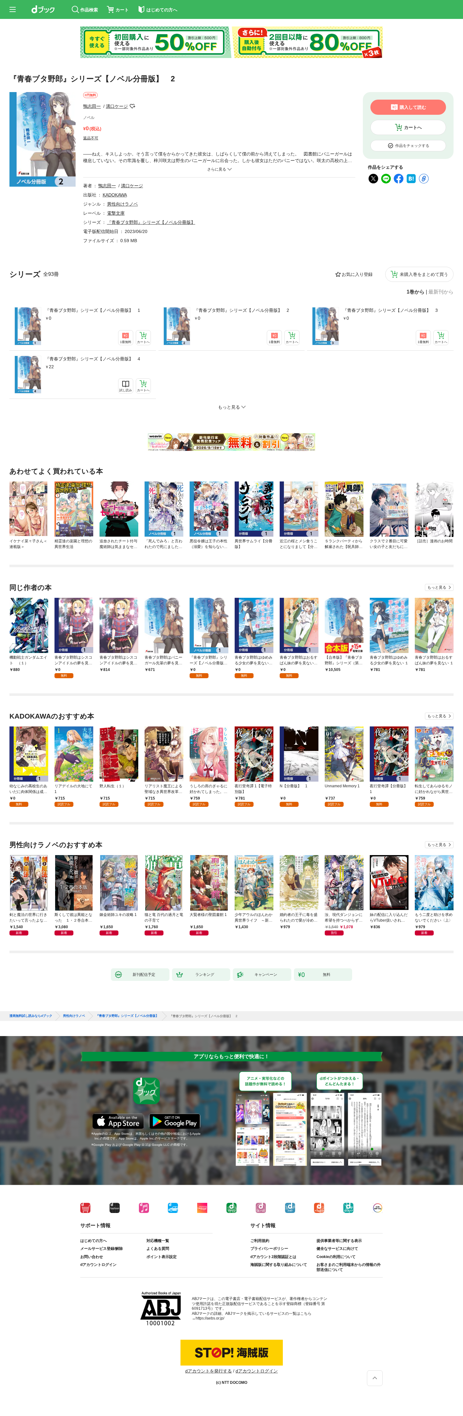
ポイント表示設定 (161, 1257)
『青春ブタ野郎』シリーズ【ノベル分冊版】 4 (92, 358)
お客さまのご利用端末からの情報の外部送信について (349, 1267)
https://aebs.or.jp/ (210, 1318)
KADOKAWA (115, 194)
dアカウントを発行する (208, 1370)
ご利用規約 (259, 1240)
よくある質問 (157, 1248)
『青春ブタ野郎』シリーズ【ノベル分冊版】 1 (92, 310)
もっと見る (436, 587)
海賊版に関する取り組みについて (278, 1264)
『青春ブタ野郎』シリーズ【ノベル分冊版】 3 (390, 310)
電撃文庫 (116, 213)
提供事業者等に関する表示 (339, 1240)
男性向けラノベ (122, 204)
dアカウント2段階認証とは (273, 1257)
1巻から (416, 291)
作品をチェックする (412, 145)
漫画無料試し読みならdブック (30, 1015)
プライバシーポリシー (269, 1248)
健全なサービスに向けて (337, 1248)
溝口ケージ (117, 106)
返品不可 (90, 138)
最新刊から (441, 291)
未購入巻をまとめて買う (424, 274)
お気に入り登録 (357, 274)
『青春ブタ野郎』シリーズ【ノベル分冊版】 (151, 222)
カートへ (413, 127)
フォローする (132, 106)
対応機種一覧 (157, 1240)
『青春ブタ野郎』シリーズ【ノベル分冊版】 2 (241, 310)
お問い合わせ (91, 1257)
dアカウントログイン (98, 1264)
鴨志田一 (92, 106)
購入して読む (413, 107)
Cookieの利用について (336, 1257)
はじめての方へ (93, 1240)
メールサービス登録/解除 (101, 1248)
